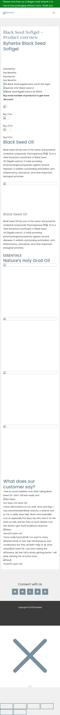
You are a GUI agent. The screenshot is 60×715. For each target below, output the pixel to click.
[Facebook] (15, 592)
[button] (30, 54)
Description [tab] (9, 68)
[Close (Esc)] (47, 706)
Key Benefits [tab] (9, 72)
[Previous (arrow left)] (6, 712)
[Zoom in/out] (6, 706)
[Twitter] (23, 592)
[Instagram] (38, 592)
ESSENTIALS (12, 255)
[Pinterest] (45, 592)
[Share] (33, 706)
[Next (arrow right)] (20, 712)
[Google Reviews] (30, 592)
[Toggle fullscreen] (20, 706)
